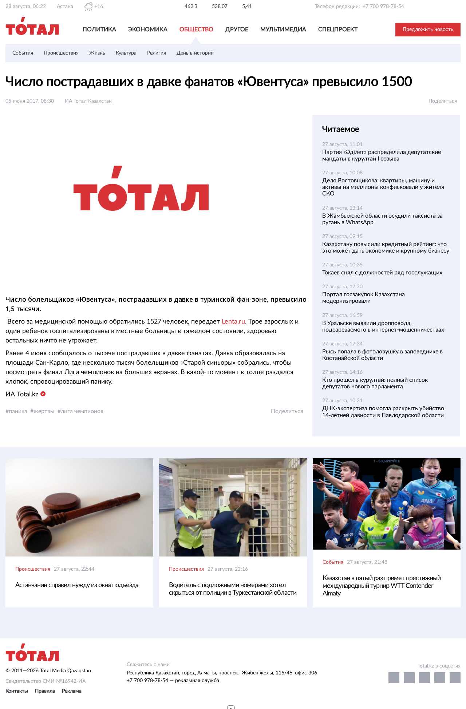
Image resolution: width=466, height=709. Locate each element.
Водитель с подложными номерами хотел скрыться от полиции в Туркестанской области (232, 589)
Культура (126, 53)
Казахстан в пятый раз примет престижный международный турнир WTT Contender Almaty (382, 586)
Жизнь (97, 53)
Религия (156, 53)
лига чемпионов (82, 411)
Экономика (147, 29)
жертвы (44, 411)
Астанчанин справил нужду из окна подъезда (76, 585)
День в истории (195, 53)
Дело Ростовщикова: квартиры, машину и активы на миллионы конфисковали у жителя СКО (383, 187)
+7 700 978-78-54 (383, 6)
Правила (45, 691)
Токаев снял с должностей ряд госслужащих (382, 273)
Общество (196, 29)
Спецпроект (338, 29)
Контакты (16, 691)
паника (18, 411)
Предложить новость (428, 29)
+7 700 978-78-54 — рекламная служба (173, 680)
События (22, 53)
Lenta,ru (233, 321)
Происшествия (61, 53)
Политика (99, 29)
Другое (236, 29)
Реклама (72, 691)
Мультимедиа (283, 29)
